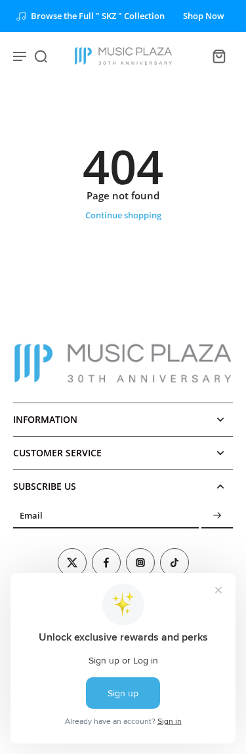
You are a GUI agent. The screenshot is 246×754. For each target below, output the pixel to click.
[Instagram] (140, 562)
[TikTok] (174, 562)
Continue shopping (123, 215)
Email (31, 515)
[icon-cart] (218, 56)
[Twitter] (72, 562)
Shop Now (203, 16)
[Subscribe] (217, 515)
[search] (40, 56)
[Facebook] (106, 562)
